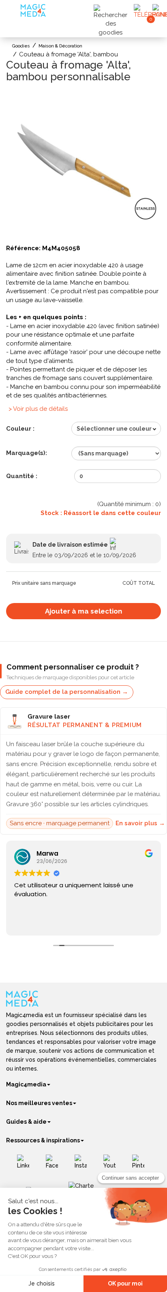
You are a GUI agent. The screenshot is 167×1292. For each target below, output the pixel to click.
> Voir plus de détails (38, 408)
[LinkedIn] (26, 1165)
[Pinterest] (141, 1165)
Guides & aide (26, 1121)
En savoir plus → (140, 823)
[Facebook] (55, 1165)
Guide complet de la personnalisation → (66, 691)
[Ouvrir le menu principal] (14, 12)
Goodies (21, 46)
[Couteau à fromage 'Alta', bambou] (83, 165)
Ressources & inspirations (43, 1140)
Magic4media (26, 1084)
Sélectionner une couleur (114, 428)
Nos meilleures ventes (39, 1103)
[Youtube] (112, 1165)
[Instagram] (84, 1165)
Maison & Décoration (60, 46)
